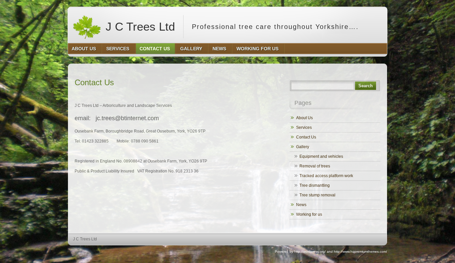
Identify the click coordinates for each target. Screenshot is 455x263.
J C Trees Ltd (138, 26)
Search (365, 85)
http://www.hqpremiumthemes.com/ (360, 251)
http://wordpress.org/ (310, 251)
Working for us (309, 214)
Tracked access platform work (326, 175)
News (301, 204)
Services (304, 127)
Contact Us (306, 137)
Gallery (302, 146)
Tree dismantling (314, 185)
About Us (304, 118)
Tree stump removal (317, 195)
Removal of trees (314, 166)
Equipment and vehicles (321, 156)
